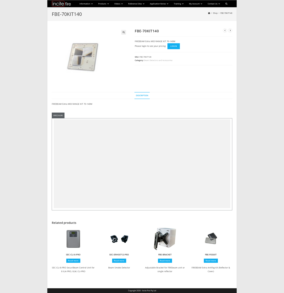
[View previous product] (225, 30)
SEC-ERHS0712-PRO (119, 254)
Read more (73, 260)
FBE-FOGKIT (211, 254)
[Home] (209, 13)
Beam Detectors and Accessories (158, 60)
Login (173, 46)
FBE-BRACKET (165, 254)
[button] (123, 32)
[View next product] (230, 30)
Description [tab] (142, 95)
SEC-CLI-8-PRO (73, 254)
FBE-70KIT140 (226, 13)
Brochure (58, 115)
